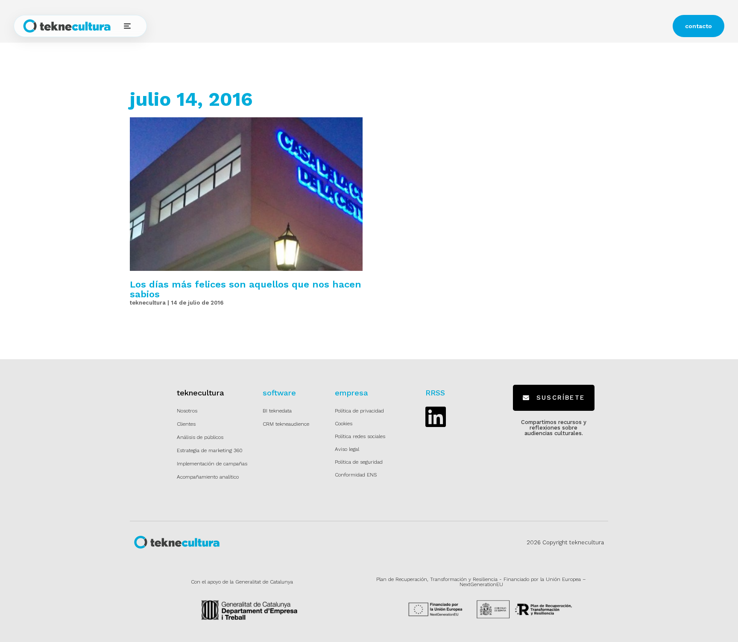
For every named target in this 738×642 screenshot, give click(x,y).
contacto (698, 26)
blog (361, 26)
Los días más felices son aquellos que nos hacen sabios (245, 289)
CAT (416, 26)
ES (392, 26)
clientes (295, 26)
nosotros (331, 26)
